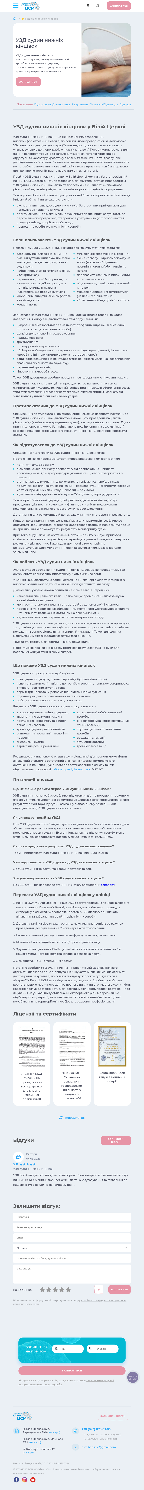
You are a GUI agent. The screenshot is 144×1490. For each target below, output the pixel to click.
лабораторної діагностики (71, 769)
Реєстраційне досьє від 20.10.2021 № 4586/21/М (41, 1463)
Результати (80, 104)
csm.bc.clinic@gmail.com (99, 1447)
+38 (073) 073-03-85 (96, 1429)
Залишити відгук (113, 1416)
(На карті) (54, 1432)
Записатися (119, 6)
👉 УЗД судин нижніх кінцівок (39, 18)
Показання (25, 104)
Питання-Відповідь (103, 104)
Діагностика (61, 104)
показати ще (75, 1118)
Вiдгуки (125, 104)
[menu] (15, 5)
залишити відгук (115, 1140)
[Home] (15, 18)
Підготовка (42, 104)
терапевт (107, 885)
